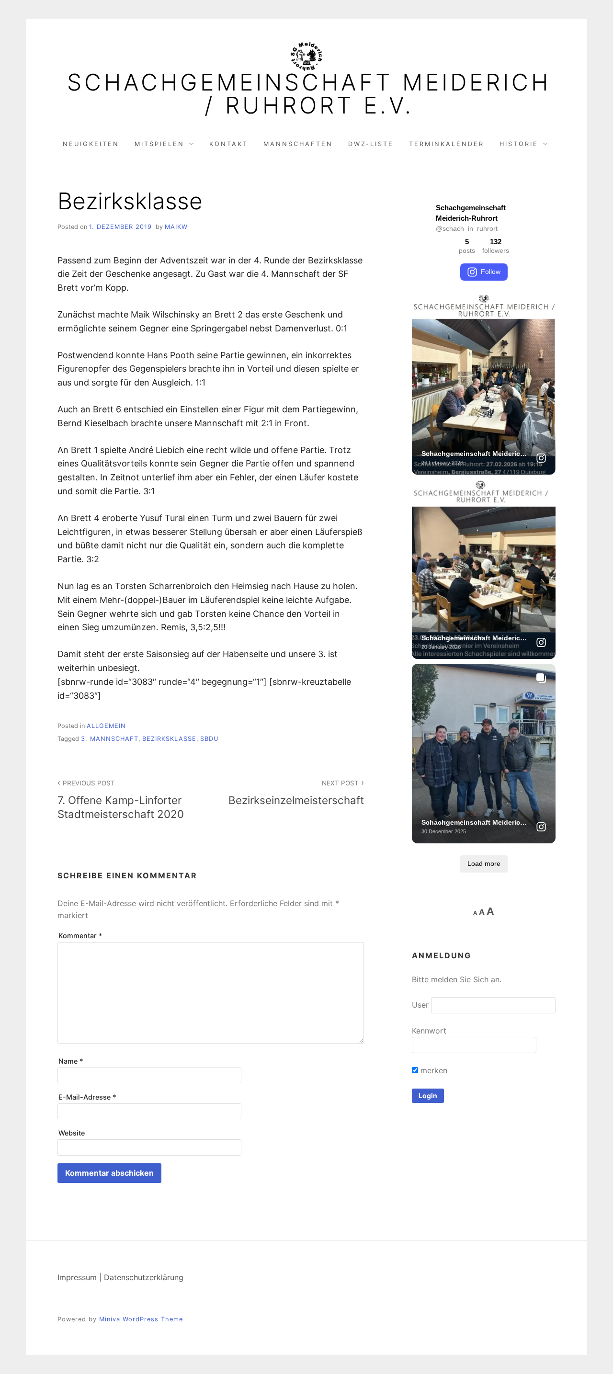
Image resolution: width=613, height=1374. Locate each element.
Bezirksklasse (169, 738)
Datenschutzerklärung (143, 1277)
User (420, 1005)
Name (70, 1061)
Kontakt (228, 144)
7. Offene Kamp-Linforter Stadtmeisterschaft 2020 (120, 799)
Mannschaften (298, 144)
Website (71, 1133)
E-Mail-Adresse (87, 1097)
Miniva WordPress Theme (141, 1319)
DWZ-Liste (371, 144)
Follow (490, 271)
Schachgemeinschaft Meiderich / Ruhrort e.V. (309, 94)
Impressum (77, 1277)
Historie (518, 144)
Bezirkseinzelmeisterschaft (296, 792)
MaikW (176, 226)
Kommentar (80, 935)
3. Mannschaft (109, 738)
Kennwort (429, 1030)
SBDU (209, 738)
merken (432, 1070)
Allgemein (106, 725)
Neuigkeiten (91, 144)
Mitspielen (159, 144)
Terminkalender (446, 144)
